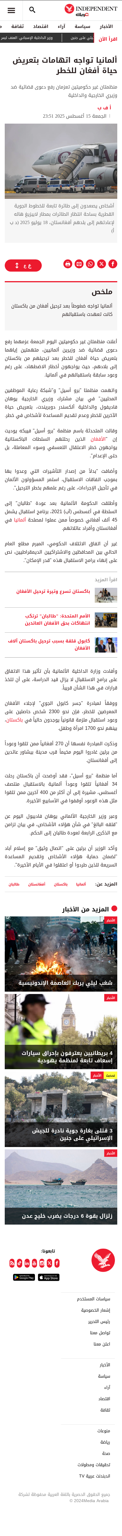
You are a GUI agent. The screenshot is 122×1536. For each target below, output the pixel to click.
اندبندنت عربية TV (94, 1476)
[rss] (12, 1263)
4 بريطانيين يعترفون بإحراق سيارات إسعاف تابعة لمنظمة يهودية (67, 1057)
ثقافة (17, 26)
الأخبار (106, 26)
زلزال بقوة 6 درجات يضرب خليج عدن (67, 1216)
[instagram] (41, 1263)
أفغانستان (36, 884)
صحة (106, 1453)
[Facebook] (57, 1263)
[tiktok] (19, 1263)
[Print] (67, 263)
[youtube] (34, 1263)
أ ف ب (104, 107)
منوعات (103, 1431)
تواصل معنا (100, 1333)
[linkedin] (27, 1263)
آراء (61, 26)
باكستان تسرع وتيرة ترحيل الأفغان (53, 592)
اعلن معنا (102, 1344)
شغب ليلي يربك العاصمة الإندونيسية (65, 983)
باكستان (14, 719)
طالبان (14, 884)
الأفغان (96, 439)
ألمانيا (19, 519)
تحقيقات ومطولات (94, 1465)
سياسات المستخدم (93, 1299)
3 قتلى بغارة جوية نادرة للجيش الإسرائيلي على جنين (72, 1134)
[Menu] (11, 10)
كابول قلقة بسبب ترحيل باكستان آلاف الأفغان (49, 644)
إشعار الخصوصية (95, 1310)
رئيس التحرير (99, 1321)
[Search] (32, 10)
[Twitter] (49, 1263)
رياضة (105, 1442)
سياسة (82, 26)
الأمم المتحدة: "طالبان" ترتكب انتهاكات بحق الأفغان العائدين (57, 619)
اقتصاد (40, 26)
